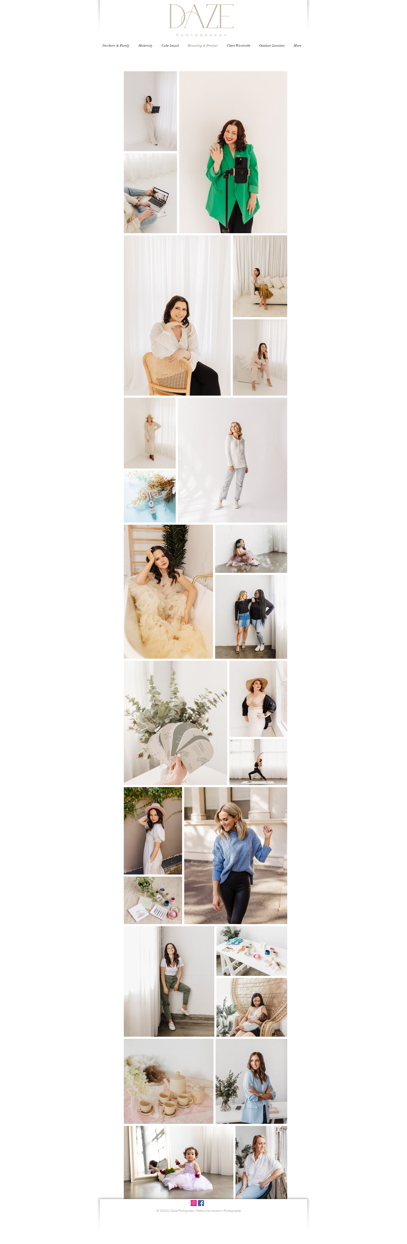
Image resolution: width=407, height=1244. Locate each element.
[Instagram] (194, 1203)
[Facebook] (201, 1203)
